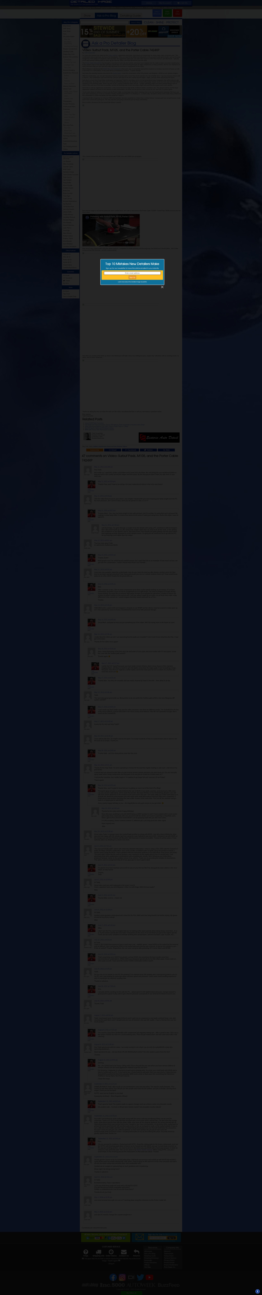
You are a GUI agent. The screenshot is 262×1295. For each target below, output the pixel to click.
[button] (257, 1291)
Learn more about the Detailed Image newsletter (132, 282)
